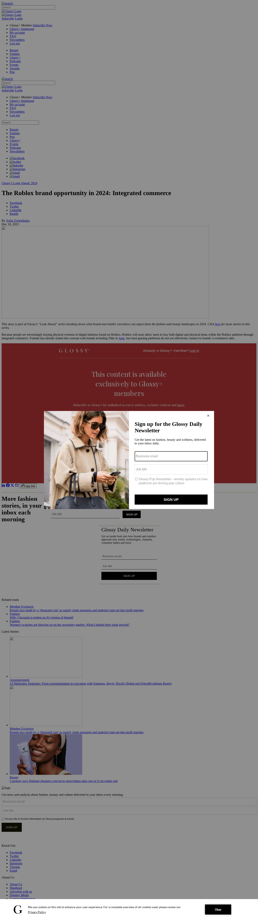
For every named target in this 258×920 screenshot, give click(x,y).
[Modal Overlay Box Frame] (129, 460)
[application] (129, 909)
